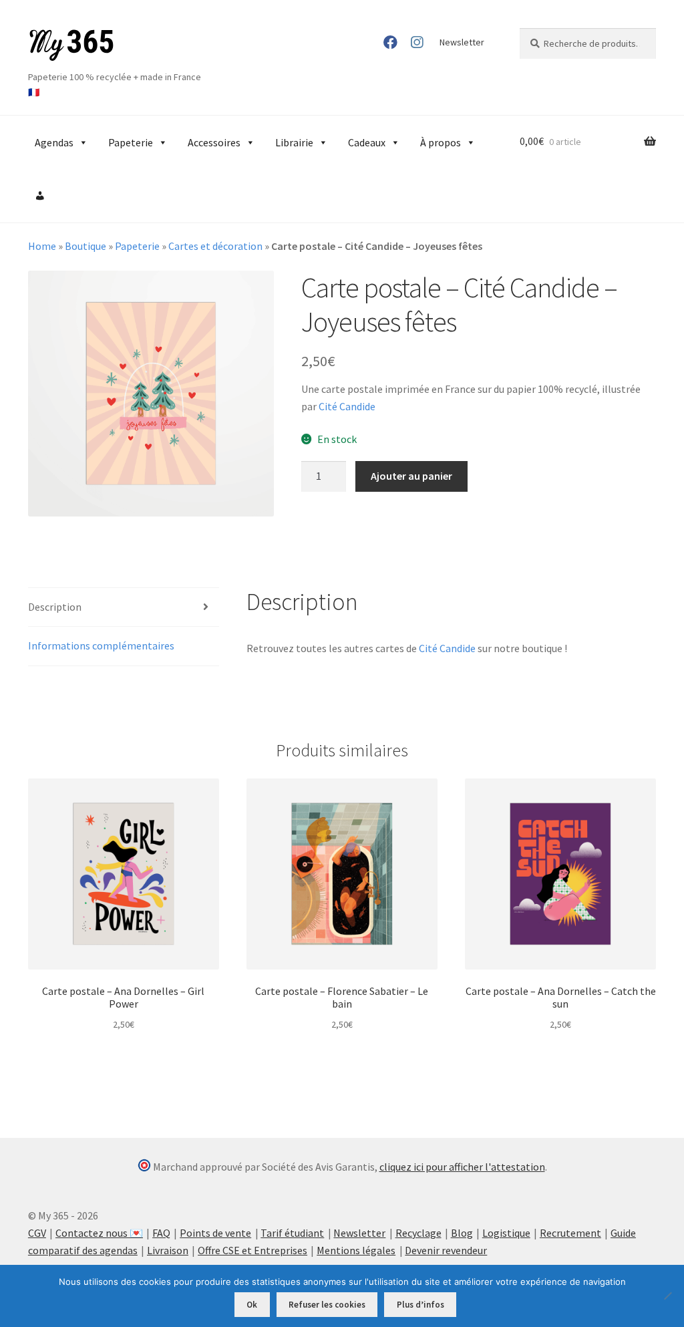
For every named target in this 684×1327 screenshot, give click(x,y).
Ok (251, 1304)
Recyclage (418, 1232)
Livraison (167, 1250)
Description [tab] (54, 606)
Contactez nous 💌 (99, 1232)
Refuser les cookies (327, 1304)
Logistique (506, 1232)
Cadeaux (366, 142)
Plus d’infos (420, 1304)
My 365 (71, 45)
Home (42, 246)
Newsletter (462, 42)
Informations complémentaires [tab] (101, 645)
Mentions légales (356, 1250)
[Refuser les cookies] (667, 1295)
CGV (37, 1232)
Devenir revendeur (446, 1250)
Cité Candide (347, 406)
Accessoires (214, 142)
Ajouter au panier (411, 475)
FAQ (161, 1232)
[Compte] (40, 196)
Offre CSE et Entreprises (252, 1250)
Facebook (390, 42)
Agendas (54, 142)
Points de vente (215, 1232)
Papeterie (130, 142)
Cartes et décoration (215, 246)
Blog (462, 1232)
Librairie (294, 142)
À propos (440, 142)
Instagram (417, 42)
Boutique (85, 246)
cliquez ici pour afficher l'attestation (462, 1166)
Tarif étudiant (292, 1232)
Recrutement (570, 1232)
